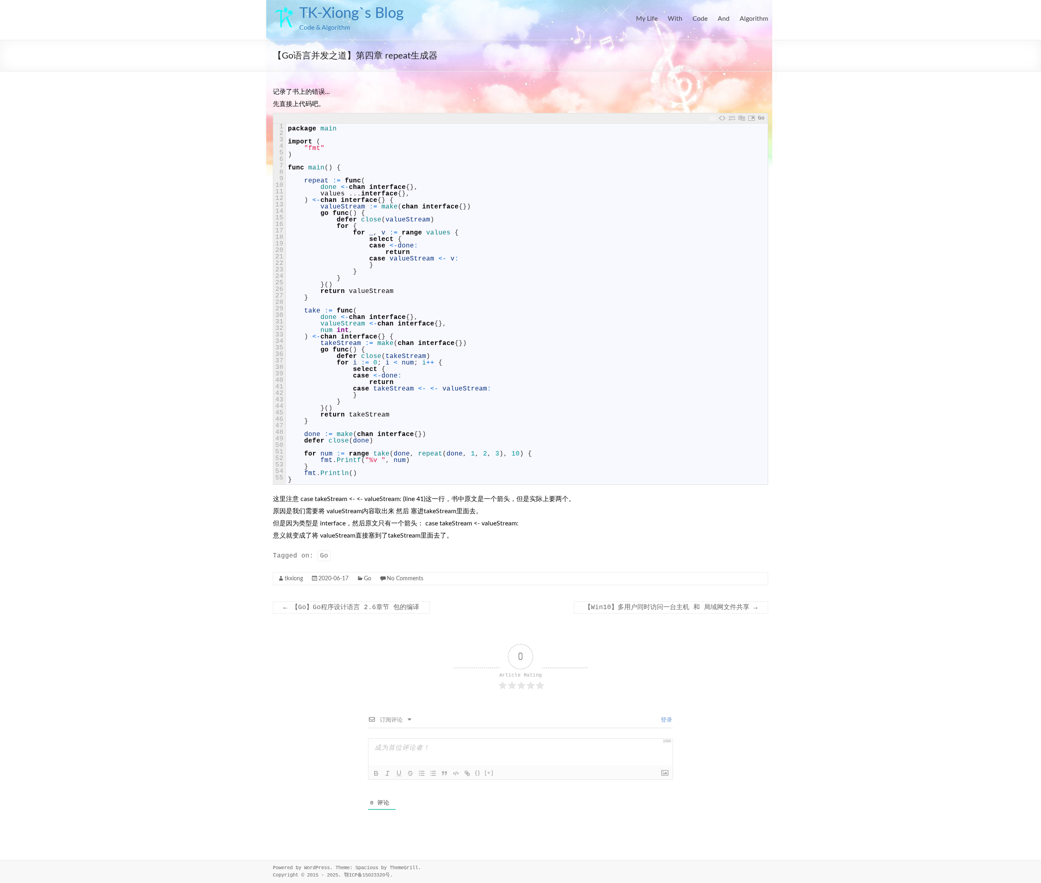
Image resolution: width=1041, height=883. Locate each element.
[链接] (467, 773)
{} (478, 773)
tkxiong (294, 578)
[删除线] (410, 773)
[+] (489, 773)
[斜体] (387, 773)
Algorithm (754, 18)
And (724, 18)
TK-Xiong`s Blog (351, 13)
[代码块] (456, 773)
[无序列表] (433, 773)
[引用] (444, 773)
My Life (647, 18)
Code (700, 18)
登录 (665, 720)
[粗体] (376, 773)
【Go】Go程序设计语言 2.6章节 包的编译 (351, 607)
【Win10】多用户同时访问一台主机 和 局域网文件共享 (671, 607)
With (675, 18)
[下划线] (399, 773)
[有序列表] (421, 773)
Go (324, 556)
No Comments (405, 578)
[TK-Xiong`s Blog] (284, 10)
